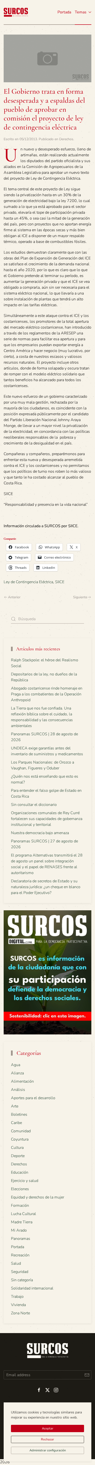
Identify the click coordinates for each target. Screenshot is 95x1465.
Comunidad (21, 1131)
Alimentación (22, 1081)
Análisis (18, 1089)
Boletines (19, 1114)
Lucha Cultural (23, 1213)
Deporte (18, 1156)
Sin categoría (22, 1280)
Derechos (66, 139)
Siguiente (80, 597)
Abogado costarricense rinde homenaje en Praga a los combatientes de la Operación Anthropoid (46, 694)
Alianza (17, 1073)
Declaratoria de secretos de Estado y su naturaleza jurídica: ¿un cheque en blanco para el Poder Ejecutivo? (45, 886)
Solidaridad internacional (32, 1288)
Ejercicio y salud (24, 1180)
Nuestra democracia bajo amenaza (40, 833)
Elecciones (20, 1189)
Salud (16, 1263)
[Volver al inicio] (16, 12)
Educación (19, 1172)
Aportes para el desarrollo (33, 1098)
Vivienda (18, 1305)
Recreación (20, 1255)
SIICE (59, 582)
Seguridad (19, 1271)
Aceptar (47, 1428)
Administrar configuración (47, 1450)
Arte (14, 1106)
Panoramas (20, 1238)
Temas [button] (80, 12)
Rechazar (47, 1439)
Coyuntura (19, 1139)
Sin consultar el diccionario (34, 804)
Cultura (17, 1147)
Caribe (16, 1122)
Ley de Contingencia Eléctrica (28, 582)
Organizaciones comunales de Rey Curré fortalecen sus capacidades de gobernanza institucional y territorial (46, 818)
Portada (64, 12)
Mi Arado (19, 1230)
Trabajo (17, 1296)
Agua (15, 1065)
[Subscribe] (86, 1374)
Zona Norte (20, 1313)
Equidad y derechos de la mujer (37, 1197)
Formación (20, 1205)
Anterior (14, 597)
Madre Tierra (21, 1222)
